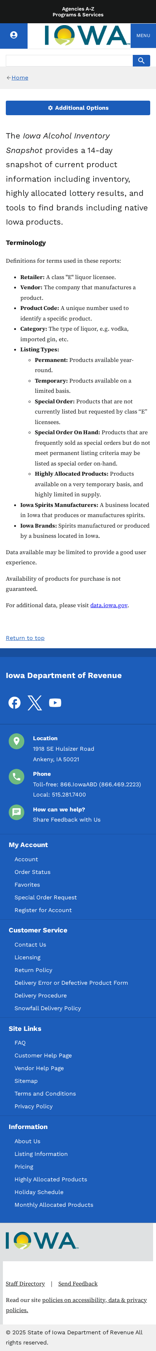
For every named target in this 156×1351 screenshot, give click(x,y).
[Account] (14, 36)
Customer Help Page (43, 1055)
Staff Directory (25, 1283)
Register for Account (43, 910)
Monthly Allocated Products (54, 1204)
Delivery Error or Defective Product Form (71, 982)
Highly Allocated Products (51, 1179)
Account (26, 859)
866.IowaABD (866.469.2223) (100, 784)
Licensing (27, 957)
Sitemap (26, 1080)
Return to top (25, 637)
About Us (27, 1141)
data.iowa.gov (108, 605)
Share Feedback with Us (66, 819)
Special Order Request (46, 897)
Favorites (27, 884)
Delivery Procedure (41, 995)
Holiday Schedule (39, 1192)
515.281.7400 (69, 794)
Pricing (24, 1166)
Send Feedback (78, 1283)
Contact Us (30, 944)
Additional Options (80, 107)
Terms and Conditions (45, 1093)
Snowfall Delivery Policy (48, 1008)
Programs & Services (78, 14)
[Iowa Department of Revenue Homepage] (88, 36)
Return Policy (33, 970)
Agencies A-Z (78, 9)
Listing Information (41, 1153)
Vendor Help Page (39, 1068)
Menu (143, 35)
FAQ (20, 1042)
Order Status (32, 871)
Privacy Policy (34, 1106)
